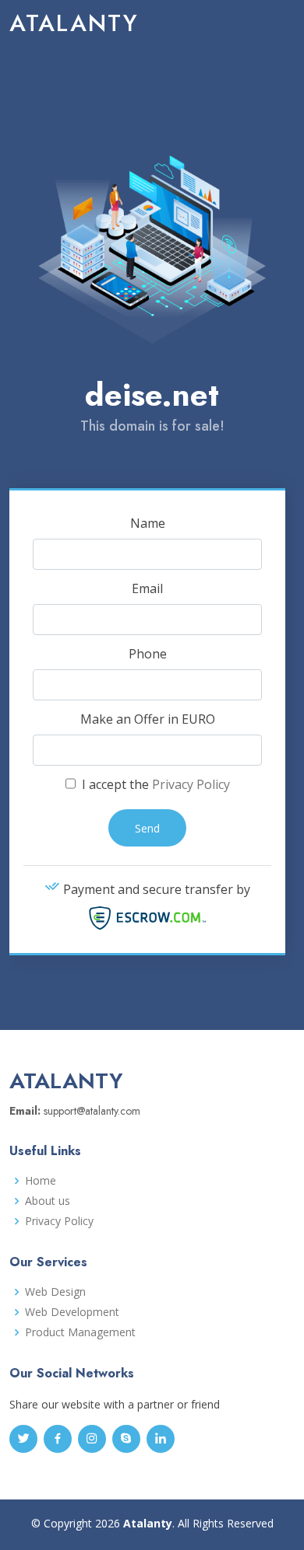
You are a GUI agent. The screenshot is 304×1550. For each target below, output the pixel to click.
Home (40, 1180)
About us (47, 1201)
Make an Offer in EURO (147, 719)
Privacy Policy (191, 784)
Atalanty (74, 23)
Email (147, 588)
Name (147, 523)
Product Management (80, 1332)
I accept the (154, 784)
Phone (148, 653)
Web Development (72, 1312)
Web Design (55, 1291)
